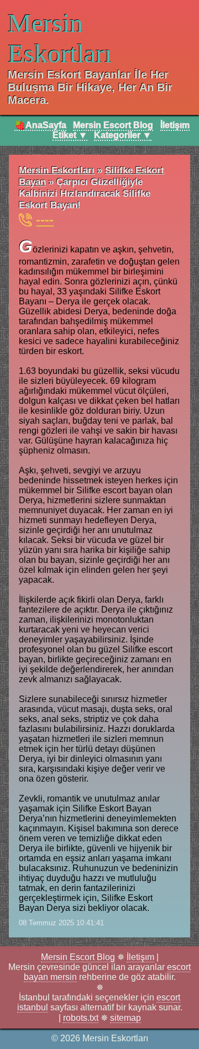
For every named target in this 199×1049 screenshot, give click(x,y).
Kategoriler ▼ (122, 135)
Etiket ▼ (70, 135)
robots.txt (80, 1017)
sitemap (125, 1017)
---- (45, 219)
